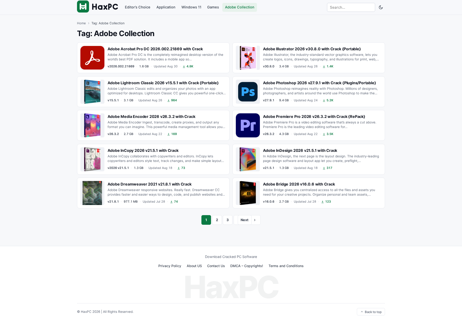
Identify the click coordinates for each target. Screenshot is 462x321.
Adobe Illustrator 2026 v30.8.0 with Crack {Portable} (312, 49)
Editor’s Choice (137, 7)
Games (213, 7)
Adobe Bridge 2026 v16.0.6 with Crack (299, 184)
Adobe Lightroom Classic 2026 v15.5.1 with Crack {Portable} (163, 82)
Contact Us (216, 266)
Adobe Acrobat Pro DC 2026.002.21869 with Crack (155, 49)
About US (194, 266)
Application (165, 7)
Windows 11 (191, 7)
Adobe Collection (239, 7)
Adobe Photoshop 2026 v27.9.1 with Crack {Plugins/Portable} (319, 82)
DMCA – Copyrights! (246, 266)
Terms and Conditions (286, 266)
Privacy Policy (169, 266)
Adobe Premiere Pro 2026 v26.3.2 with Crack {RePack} (314, 116)
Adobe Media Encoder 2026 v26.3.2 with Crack (151, 116)
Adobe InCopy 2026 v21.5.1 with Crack (143, 150)
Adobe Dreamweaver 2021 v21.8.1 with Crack (150, 184)
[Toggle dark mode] (380, 7)
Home (81, 23)
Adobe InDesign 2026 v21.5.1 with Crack (300, 150)
